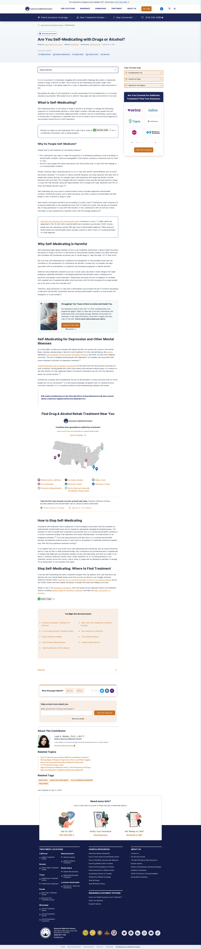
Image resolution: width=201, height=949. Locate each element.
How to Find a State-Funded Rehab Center (104, 857)
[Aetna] (134, 110)
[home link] (38, 25)
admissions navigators (62, 588)
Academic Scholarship (138, 870)
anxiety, (110, 352)
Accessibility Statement (139, 877)
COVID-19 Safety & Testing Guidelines (144, 873)
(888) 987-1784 (60, 935)
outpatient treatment (74, 590)
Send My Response (104, 713)
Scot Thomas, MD (95, 44)
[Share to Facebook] (107, 691)
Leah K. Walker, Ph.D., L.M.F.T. (54, 44)
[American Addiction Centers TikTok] (158, 933)
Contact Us (135, 853)
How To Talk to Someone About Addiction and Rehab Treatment (65, 757)
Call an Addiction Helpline (52, 637)
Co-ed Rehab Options (90, 637)
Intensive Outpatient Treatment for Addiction (55, 624)
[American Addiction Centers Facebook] (131, 933)
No (81, 691)
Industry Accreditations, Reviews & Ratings (146, 867)
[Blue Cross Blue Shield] (153, 132)
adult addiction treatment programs (52, 25)
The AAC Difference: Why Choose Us (144, 860)
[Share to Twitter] (102, 691)
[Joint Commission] (92, 932)
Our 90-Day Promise (138, 857)
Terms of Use (99, 947)
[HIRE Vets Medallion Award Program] (100, 932)
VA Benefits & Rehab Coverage (100, 877)
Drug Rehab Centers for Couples (100, 873)
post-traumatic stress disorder (59, 355)
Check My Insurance (144, 150)
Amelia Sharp (75, 44)
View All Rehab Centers (97, 884)
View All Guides (94, 880)
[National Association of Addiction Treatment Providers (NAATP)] (114, 932)
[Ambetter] (134, 132)
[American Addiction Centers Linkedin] (138, 933)
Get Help (146, 9)
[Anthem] (153, 110)
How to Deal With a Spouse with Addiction (104, 860)
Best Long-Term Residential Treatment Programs (96, 624)
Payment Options (95, 904)
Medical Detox (46, 54)
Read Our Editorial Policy (63, 746)
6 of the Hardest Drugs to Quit (52, 765)
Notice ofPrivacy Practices (74, 947)
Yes (71, 691)
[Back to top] (3, 937)
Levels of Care (93, 54)
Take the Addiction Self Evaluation (56, 648)
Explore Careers (136, 863)
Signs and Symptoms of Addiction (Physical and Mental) (62, 770)
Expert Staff (79, 54)
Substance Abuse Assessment (99, 853)
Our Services (105, 54)
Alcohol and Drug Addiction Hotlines (101, 867)
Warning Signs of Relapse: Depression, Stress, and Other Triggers (66, 760)
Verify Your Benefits (96, 900)
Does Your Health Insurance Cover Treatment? (105, 897)
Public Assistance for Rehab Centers (101, 870)
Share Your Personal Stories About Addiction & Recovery (62, 762)
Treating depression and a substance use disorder (57, 366)
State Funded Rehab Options (53, 642)
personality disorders (80, 355)
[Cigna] (134, 121)
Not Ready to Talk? (134, 835)
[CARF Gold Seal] (85, 932)
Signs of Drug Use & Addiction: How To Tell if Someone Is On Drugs (66, 767)
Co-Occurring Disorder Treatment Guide (57, 631)
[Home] (38, 8)
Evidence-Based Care (63, 54)
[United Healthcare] (153, 121)
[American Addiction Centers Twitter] (124, 933)
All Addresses (58, 937)
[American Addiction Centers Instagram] (144, 933)
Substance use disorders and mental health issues (60, 221)
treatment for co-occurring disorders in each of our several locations (84, 580)
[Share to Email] (112, 691)
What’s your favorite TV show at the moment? (57, 709)
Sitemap (63, 947)
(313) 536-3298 (121, 2)
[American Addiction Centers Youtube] (151, 933)
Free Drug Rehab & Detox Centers (101, 863)
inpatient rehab (57, 590)
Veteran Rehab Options (90, 642)
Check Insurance (100, 835)
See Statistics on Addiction (92, 631)
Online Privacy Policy (88, 947)
